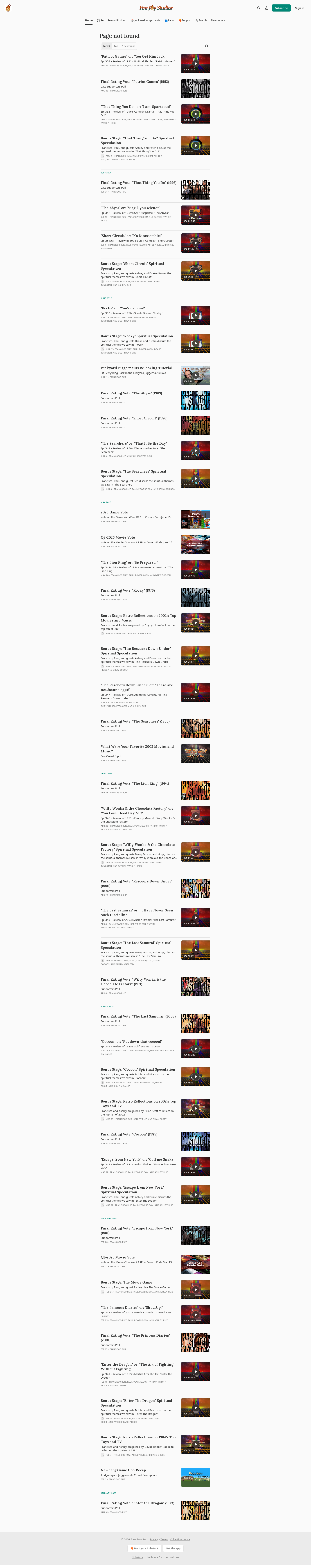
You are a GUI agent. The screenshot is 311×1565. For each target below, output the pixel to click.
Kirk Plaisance (122, 1086)
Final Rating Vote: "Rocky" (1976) (128, 590)
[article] (155, 64)
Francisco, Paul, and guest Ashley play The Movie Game (135, 1287)
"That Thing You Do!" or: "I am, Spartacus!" (136, 106)
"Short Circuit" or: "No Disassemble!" (131, 236)
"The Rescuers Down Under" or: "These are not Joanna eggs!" (137, 687)
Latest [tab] (106, 46)
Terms (164, 1539)
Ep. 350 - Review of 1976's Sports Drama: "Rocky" (132, 313)
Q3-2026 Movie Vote (118, 537)
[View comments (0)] (128, 70)
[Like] (103, 382)
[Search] (258, 8)
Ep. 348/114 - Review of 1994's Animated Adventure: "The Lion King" (137, 569)
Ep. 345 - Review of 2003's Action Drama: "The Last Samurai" (138, 920)
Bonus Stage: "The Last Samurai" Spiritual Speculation (136, 945)
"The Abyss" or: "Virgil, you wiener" (130, 208)
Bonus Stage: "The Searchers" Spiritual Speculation (133, 473)
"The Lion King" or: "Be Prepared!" (129, 562)
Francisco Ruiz (118, 65)
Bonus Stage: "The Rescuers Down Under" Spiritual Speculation (136, 650)
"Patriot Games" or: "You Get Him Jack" (133, 56)
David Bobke (157, 1050)
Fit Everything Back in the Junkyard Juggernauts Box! (133, 373)
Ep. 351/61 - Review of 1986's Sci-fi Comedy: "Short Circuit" (137, 240)
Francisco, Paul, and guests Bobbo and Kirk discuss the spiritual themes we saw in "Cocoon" (135, 1076)
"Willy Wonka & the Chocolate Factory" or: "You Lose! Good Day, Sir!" (137, 810)
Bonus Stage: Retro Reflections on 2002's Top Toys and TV (138, 1103)
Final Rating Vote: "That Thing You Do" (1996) (138, 182)
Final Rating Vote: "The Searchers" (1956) (135, 721)
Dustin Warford (127, 321)
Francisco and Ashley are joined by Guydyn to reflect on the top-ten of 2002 (138, 627)
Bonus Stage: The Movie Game (126, 1282)
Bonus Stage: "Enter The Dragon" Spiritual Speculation (136, 1402)
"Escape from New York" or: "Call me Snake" (138, 1159)
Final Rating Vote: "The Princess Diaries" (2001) (135, 1337)
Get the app (173, 1548)
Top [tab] (116, 46)
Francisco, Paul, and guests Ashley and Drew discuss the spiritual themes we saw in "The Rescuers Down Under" (135, 659)
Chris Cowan (162, 65)
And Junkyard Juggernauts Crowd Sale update (129, 1475)
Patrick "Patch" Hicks (123, 159)
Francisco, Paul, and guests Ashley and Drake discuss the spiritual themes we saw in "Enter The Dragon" (136, 1198)
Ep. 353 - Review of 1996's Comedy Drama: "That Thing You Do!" (138, 113)
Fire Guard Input (111, 756)
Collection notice (180, 1539)
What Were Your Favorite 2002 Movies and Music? (137, 748)
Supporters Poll (110, 398)
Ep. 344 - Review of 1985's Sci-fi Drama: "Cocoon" (131, 1046)
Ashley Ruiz (155, 119)
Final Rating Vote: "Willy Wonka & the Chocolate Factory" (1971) (133, 981)
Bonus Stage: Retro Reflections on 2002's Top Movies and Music (138, 617)
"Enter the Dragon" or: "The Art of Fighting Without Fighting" (137, 1366)
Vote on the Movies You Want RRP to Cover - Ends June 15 (136, 542)
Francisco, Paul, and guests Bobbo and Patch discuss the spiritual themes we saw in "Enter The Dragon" (136, 1412)
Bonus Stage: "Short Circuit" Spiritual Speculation (132, 265)
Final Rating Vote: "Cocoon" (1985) (129, 1134)
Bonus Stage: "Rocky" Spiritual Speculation (137, 336)
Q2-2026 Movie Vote (118, 1257)
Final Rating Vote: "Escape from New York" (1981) (137, 1230)
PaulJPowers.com (138, 65)
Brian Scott (159, 1119)
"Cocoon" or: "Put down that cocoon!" (131, 1041)
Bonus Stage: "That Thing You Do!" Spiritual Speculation (137, 140)
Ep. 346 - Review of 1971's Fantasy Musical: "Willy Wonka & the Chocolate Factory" (138, 819)
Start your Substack (146, 1548)
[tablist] (119, 46)
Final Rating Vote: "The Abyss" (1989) (131, 393)
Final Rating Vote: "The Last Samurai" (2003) (138, 1016)
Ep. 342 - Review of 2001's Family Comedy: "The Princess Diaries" (136, 1314)
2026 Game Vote (114, 512)
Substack (137, 1557)
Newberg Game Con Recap (123, 1470)
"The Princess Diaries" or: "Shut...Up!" (132, 1307)
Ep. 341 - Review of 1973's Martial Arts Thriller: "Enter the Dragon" (136, 1375)
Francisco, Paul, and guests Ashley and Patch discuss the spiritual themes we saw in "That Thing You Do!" (136, 149)
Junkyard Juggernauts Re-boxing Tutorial (136, 368)
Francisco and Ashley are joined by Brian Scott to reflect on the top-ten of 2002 (137, 1112)
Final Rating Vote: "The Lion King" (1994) (135, 783)
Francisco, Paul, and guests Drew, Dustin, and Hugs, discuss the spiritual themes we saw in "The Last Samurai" (138, 954)
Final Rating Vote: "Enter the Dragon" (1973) (137, 1503)
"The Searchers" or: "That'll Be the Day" (134, 443)
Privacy (154, 1539)
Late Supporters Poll (113, 86)
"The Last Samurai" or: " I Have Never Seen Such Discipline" (137, 912)
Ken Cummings (167, 489)
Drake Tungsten (122, 829)
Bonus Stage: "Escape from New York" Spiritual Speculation (132, 1189)
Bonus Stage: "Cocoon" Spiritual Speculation (138, 1069)
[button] (89, 20)
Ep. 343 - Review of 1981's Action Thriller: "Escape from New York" (138, 1166)
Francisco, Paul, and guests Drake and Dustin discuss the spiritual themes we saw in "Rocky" (136, 342)
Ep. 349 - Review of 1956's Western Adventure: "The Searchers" (133, 450)
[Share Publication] (266, 8)
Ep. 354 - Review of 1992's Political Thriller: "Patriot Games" (138, 61)
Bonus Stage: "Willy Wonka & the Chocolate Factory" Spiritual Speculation (138, 846)
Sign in (300, 8)
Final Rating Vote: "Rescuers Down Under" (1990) (136, 883)
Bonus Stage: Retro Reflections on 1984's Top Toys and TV (138, 1439)
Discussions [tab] (128, 46)
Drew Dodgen (163, 575)
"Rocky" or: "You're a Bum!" (123, 308)
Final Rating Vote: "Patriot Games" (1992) (135, 81)
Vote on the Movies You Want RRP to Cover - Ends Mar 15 (136, 1262)
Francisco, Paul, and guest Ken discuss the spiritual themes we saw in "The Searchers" (137, 482)
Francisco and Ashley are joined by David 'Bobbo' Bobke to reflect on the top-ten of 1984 (137, 1448)
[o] (195, 63)
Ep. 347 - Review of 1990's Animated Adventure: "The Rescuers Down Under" (134, 696)
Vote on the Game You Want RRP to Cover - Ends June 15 (136, 517)
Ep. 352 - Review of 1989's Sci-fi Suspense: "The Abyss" (135, 212)
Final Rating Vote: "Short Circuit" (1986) (134, 418)
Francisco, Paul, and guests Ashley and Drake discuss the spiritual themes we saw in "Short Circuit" (136, 275)
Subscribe (281, 8)
